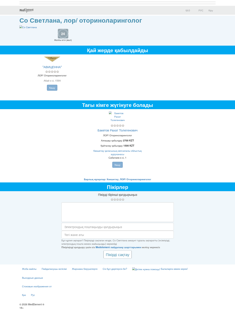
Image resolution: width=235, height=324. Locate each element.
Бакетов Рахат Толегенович (117, 130)
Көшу (52, 87)
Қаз (24, 295)
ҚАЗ (187, 10)
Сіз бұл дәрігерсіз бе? (115, 268)
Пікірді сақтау (117, 254)
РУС (200, 10)
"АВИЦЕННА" (52, 67)
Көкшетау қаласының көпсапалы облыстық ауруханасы (117, 152)
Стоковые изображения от (37, 286)
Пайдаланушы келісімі (54, 268)
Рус (33, 295)
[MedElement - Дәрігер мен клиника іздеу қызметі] (26, 10)
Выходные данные (32, 277)
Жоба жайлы (29, 268)
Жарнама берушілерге (85, 268)
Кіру (211, 10)
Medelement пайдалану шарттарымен (118, 247)
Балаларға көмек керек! (174, 268)
